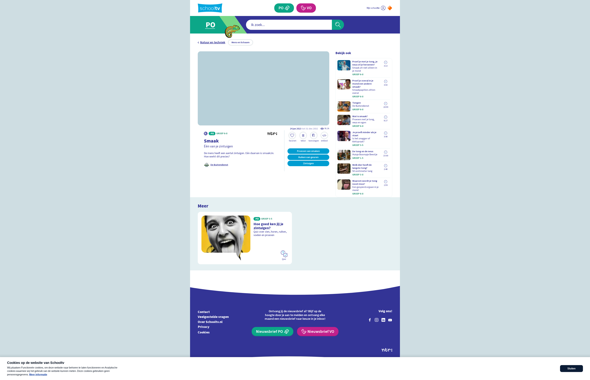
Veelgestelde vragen (213, 317)
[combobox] (289, 25)
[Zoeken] (338, 25)
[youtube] (390, 320)
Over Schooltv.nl (210, 321)
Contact (204, 311)
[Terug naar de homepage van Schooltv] (210, 8)
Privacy (203, 327)
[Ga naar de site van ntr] (387, 350)
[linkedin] (383, 320)
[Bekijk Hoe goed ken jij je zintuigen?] (245, 238)
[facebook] (369, 320)
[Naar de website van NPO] (389, 8)
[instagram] (376, 320)
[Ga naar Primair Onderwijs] (213, 25)
